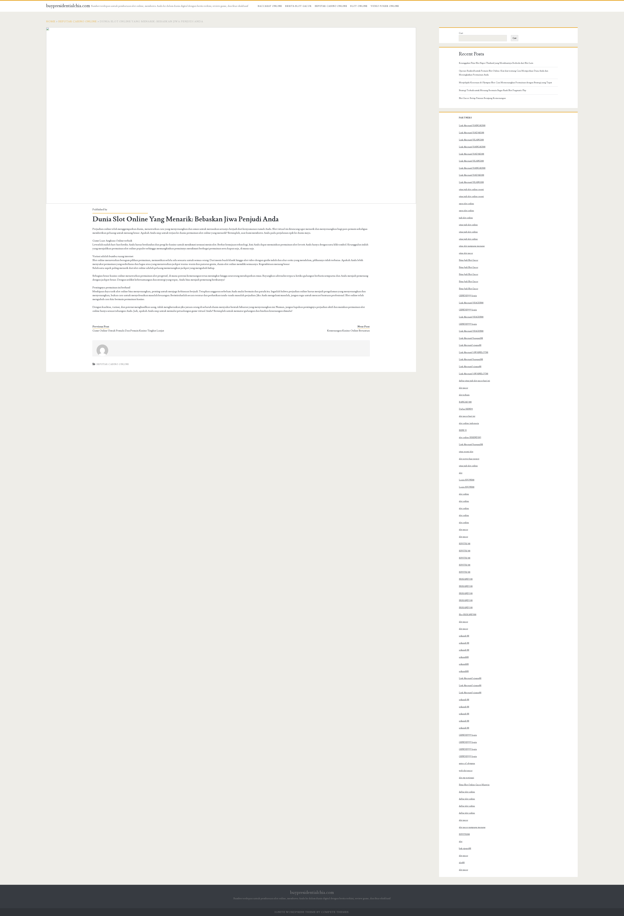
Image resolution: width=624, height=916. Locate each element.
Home (50, 21)
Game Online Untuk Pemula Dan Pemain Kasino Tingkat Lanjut (128, 330)
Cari (461, 33)
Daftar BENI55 (466, 409)
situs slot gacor (466, 253)
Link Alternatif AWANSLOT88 (473, 352)
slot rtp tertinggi (466, 777)
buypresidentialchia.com (68, 6)
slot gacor (463, 388)
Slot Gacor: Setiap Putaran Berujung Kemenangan (482, 98)
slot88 (462, 862)
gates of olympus (467, 763)
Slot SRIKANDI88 (467, 614)
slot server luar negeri (469, 459)
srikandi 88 (464, 636)
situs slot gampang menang (472, 246)
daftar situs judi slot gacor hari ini (474, 380)
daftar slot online (467, 792)
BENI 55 (463, 430)
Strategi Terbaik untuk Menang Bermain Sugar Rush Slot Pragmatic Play (492, 90)
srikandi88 (464, 657)
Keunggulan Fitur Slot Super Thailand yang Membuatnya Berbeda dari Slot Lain (496, 63)
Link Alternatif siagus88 (470, 345)
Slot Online (358, 6)
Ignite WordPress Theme (295, 912)
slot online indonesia (469, 423)
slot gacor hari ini (467, 416)
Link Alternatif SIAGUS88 (471, 303)
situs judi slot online (468, 224)
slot (460, 473)
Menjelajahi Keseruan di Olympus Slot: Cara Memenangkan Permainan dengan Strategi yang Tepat (505, 82)
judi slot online (466, 217)
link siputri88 (465, 848)
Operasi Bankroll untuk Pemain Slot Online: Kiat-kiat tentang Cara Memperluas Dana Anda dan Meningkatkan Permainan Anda (503, 73)
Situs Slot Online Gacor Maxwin (474, 784)
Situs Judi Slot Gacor (468, 260)
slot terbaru (464, 395)
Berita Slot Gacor (298, 6)
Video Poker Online (385, 6)
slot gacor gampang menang (472, 827)
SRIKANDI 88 (466, 579)
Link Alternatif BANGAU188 (472, 125)
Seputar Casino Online (331, 6)
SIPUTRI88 (464, 834)
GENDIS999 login (468, 295)
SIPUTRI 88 (464, 543)
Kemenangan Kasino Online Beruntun (348, 330)
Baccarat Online (270, 6)
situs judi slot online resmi (471, 189)
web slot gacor (465, 770)
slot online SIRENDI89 (470, 437)
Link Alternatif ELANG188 (471, 140)
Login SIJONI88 (466, 480)
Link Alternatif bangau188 (471, 338)
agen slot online (466, 203)
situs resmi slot (466, 451)
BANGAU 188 (465, 402)
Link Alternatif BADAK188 (471, 132)
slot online (464, 494)
